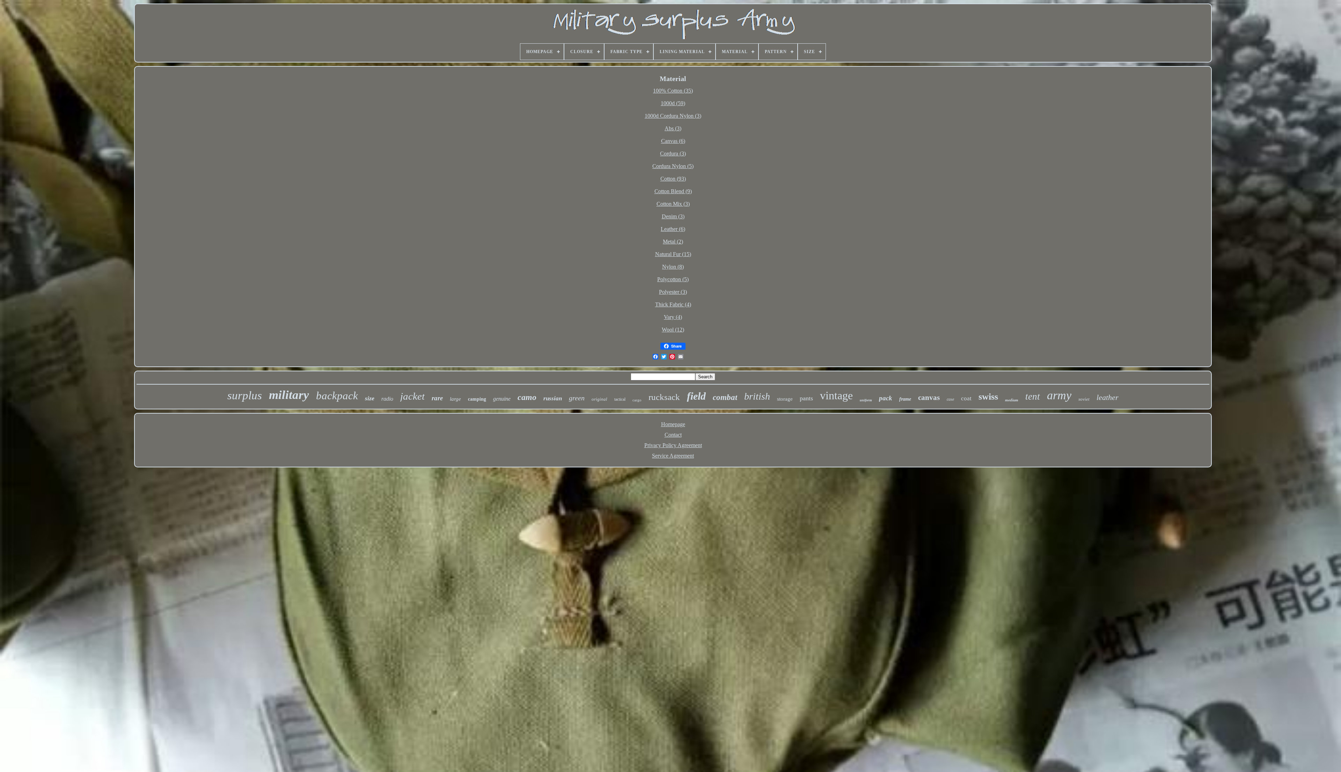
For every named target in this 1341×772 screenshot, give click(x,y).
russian (552, 398)
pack (885, 398)
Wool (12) (673, 330)
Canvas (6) (673, 141)
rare (437, 398)
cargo (637, 400)
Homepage (673, 424)
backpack (337, 395)
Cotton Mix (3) (673, 204)
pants (806, 398)
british (757, 396)
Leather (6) (673, 229)
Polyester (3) (673, 292)
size (369, 398)
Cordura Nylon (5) (673, 166)
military (289, 395)
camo (527, 397)
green (577, 398)
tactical (619, 399)
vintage (836, 395)
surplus (244, 395)
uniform (866, 400)
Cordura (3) (673, 153)
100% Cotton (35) (673, 91)
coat (966, 398)
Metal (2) (673, 242)
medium (1011, 400)
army (1059, 395)
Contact (673, 435)
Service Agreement (673, 456)
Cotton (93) (673, 179)
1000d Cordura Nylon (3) (673, 116)
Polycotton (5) (673, 279)
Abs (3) (673, 128)
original (599, 399)
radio (387, 399)
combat (725, 397)
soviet (1084, 399)
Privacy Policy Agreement (673, 445)
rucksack (664, 397)
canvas (929, 397)
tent (1032, 396)
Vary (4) (673, 317)
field (696, 396)
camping (477, 399)
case (950, 399)
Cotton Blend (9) (673, 191)
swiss (988, 397)
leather (1108, 397)
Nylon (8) (673, 267)
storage (785, 399)
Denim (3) (673, 216)
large (455, 399)
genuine (502, 399)
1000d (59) (673, 103)
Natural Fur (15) (673, 254)
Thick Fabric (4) (673, 304)
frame (905, 399)
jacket (412, 396)
